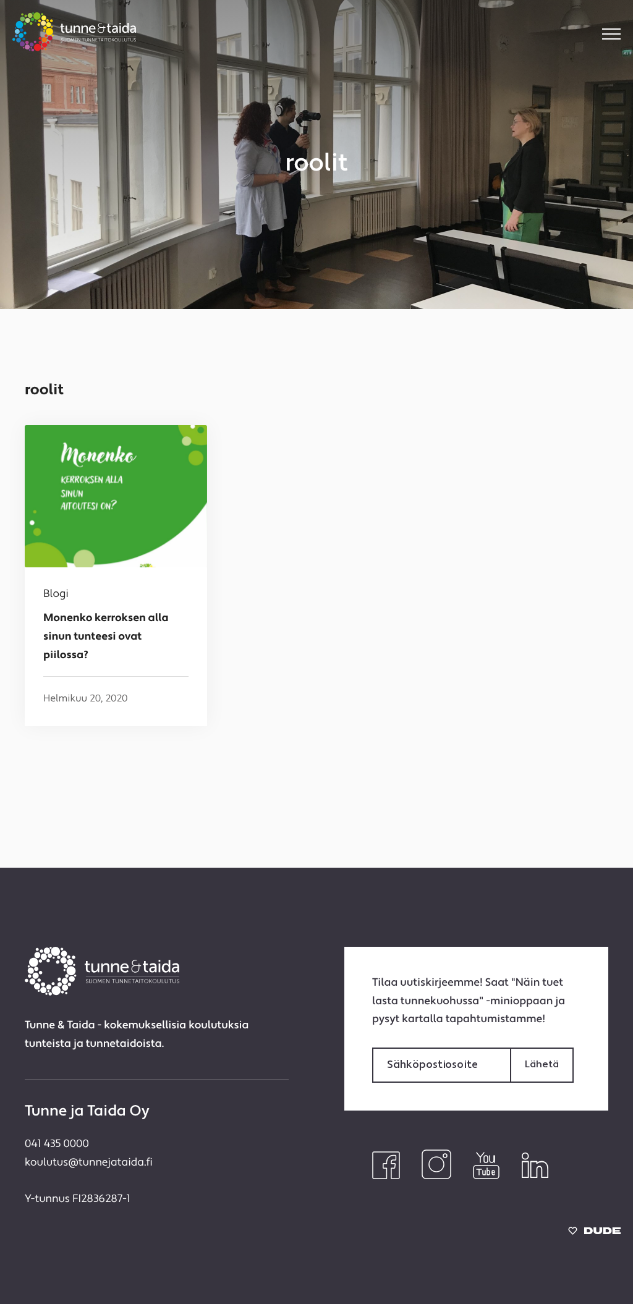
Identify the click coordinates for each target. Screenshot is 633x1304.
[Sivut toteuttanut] (594, 1234)
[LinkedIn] (535, 1177)
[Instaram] (436, 1177)
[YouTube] (486, 1177)
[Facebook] (386, 1177)
